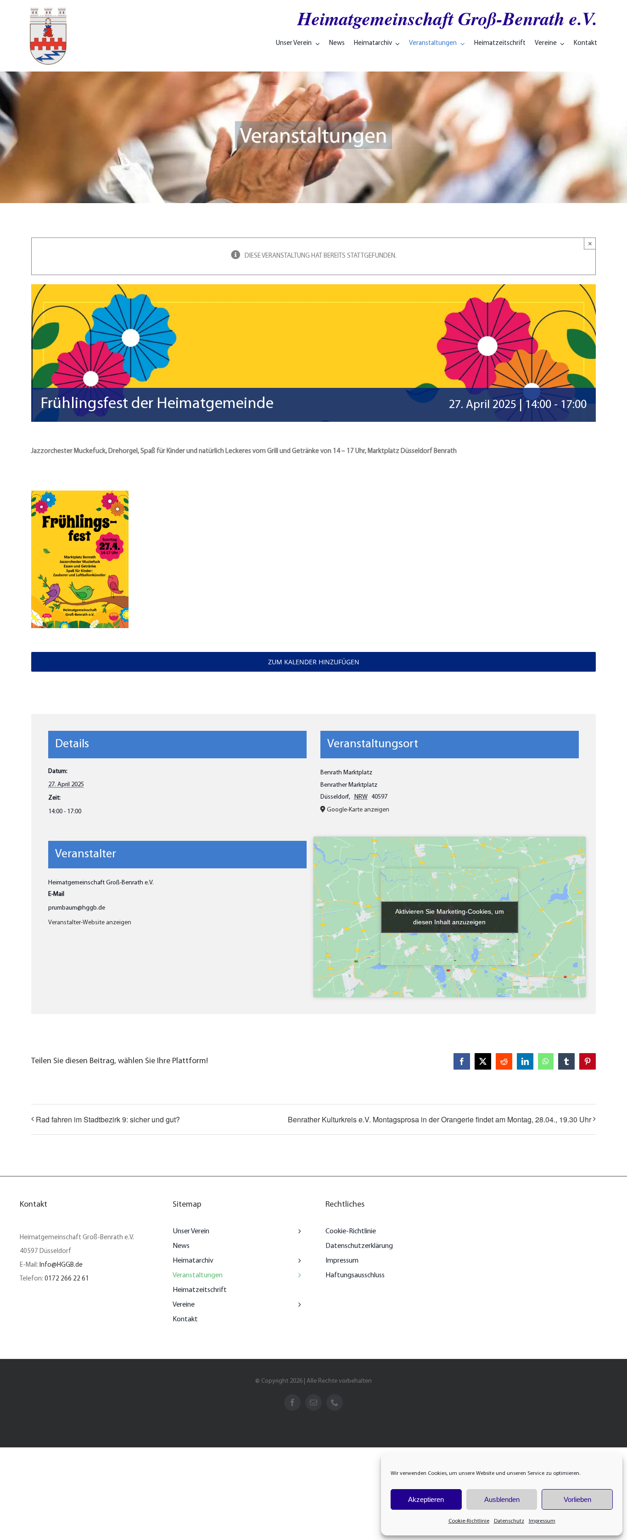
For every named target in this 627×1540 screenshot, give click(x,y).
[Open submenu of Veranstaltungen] (297, 1275)
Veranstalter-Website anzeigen (89, 922)
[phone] (334, 1402)
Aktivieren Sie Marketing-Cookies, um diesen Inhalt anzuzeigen (449, 917)
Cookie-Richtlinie (468, 1521)
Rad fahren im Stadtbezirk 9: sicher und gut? (108, 1119)
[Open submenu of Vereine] (297, 1304)
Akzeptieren (426, 1499)
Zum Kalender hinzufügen (313, 662)
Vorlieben (577, 1499)
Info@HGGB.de (61, 1265)
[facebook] (292, 1402)
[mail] (313, 1402)
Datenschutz (509, 1521)
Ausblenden (502, 1499)
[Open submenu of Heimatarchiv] (297, 1260)
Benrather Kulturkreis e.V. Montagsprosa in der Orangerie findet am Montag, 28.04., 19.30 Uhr (439, 1119)
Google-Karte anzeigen (358, 809)
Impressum (542, 1521)
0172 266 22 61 (67, 1278)
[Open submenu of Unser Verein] (297, 1231)
